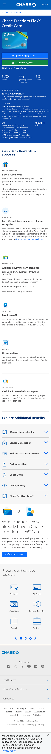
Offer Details (7, 68)
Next (35, 638)
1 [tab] (21, 638)
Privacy (18, 712)
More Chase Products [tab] (26, 689)
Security (28, 712)
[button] (48, 735)
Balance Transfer (37, 611)
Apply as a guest (32, 62)
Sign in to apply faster (31, 55)
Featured (14, 594)
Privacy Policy (9, 750)
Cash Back (14, 611)
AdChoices (37, 715)
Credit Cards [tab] (26, 680)
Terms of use (40, 712)
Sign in (46, 4)
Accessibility (14, 715)
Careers (9, 712)
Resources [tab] (26, 698)
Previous (16, 638)
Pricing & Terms (20, 68)
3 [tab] (30, 638)
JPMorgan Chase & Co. (38, 708)
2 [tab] (26, 638)
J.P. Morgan (21, 708)
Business (37, 628)
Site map (26, 715)
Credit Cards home (12, 12)
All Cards (37, 594)
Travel (15, 628)
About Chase (9, 708)
